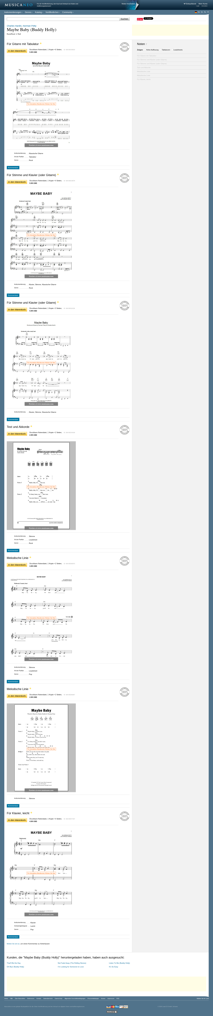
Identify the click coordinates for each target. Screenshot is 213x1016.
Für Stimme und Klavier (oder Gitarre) (152, 60)
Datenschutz (58, 998)
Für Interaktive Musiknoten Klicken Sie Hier (41, 104)
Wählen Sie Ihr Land (203, 998)
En (202, 12)
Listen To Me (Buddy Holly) (119, 963)
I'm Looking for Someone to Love (71, 967)
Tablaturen (166, 50)
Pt (208, 12)
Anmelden (204, 6)
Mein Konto (203, 4)
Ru (205, 12)
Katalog (38, 12)
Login (197, 6)
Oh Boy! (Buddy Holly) (15, 967)
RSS (117, 998)
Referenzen (30, 998)
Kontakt (38, 998)
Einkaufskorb (191, 4)
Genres (28, 12)
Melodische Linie (143, 71)
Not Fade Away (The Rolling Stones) (72, 963)
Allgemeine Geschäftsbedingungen (75, 998)
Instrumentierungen (12, 12)
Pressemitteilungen (93, 998)
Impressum (110, 998)
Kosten (103, 998)
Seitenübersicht (48, 998)
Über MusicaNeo (20, 998)
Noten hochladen (128, 4)
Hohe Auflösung (152, 50)
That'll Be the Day (14, 963)
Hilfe (11, 998)
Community (67, 12)
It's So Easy (113, 967)
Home (6, 998)
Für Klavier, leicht (144, 79)
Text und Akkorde (144, 67)
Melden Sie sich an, (13, 944)
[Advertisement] (170, 29)
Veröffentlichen (52, 12)
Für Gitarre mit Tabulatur (146, 56)
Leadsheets (178, 50)
